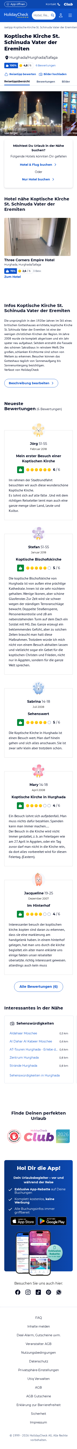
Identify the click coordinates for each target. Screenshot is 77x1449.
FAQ (38, 1318)
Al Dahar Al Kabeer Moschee (31, 1041)
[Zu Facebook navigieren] (17, 1292)
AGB (38, 1387)
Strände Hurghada (23, 1066)
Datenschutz (38, 1361)
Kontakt (51, 4)
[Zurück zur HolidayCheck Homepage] (16, 15)
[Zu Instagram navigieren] (28, 1292)
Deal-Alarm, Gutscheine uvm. (39, 1335)
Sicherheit (38, 1414)
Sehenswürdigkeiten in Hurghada (35, 1075)
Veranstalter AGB (39, 1344)
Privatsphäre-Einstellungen (38, 1370)
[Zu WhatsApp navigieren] (58, 1292)
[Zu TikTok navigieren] (38, 1292)
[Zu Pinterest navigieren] (48, 1292)
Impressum (38, 1422)
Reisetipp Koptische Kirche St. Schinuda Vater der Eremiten (39, 27)
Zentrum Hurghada (24, 1057)
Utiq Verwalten (38, 1379)
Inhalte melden (38, 1326)
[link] (60, 15)
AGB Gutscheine (38, 1396)
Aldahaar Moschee (23, 1033)
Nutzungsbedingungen (38, 1353)
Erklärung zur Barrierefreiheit (38, 1405)
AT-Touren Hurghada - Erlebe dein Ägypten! (34, 1049)
